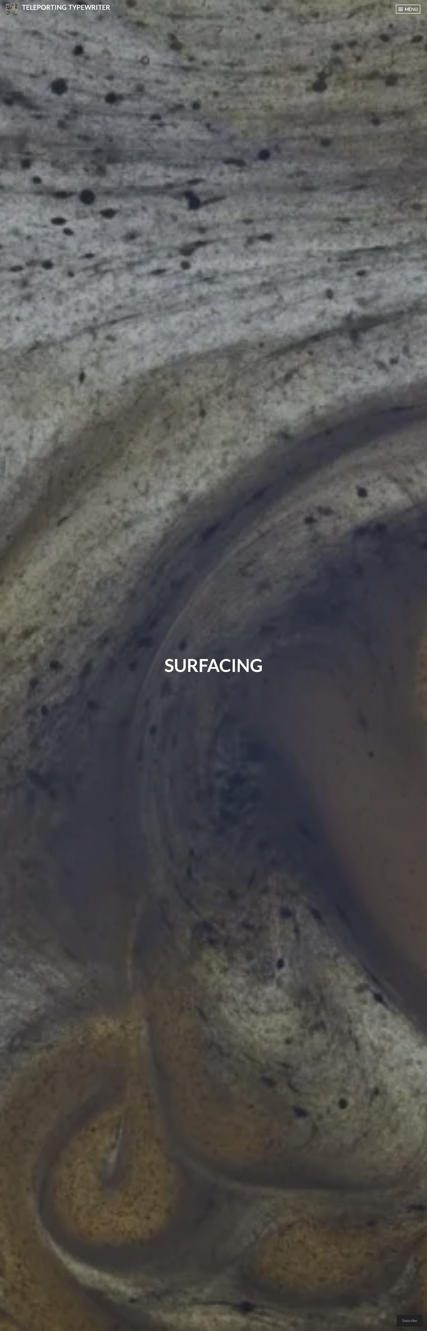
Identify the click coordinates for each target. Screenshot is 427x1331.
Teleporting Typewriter (66, 7)
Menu (411, 9)
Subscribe (409, 1320)
